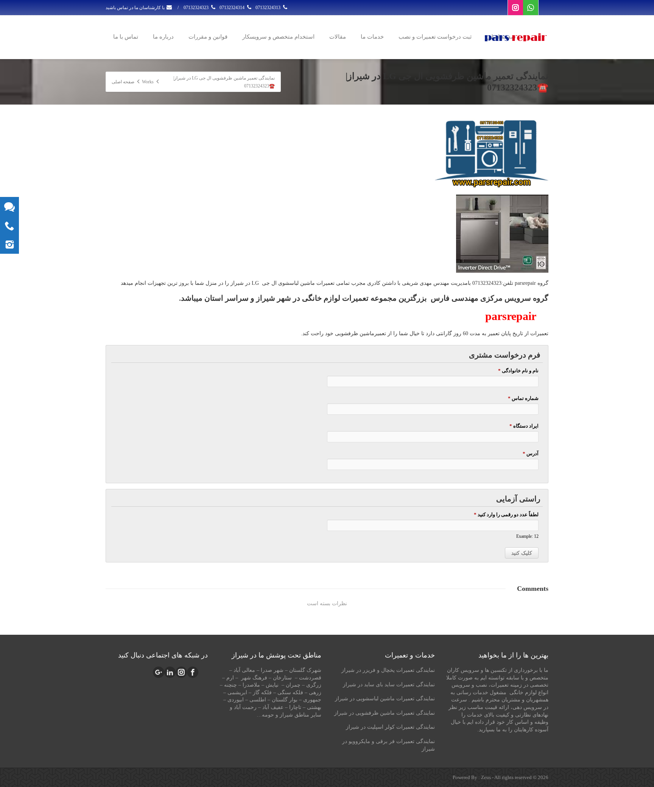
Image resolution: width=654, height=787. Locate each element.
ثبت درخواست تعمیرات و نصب (435, 37)
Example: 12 (527, 536)
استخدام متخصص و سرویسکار (278, 37)
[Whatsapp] (530, 7)
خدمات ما (372, 37)
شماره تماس (523, 398)
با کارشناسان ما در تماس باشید (136, 7)
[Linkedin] (170, 672)
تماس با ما (125, 37)
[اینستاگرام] (9, 244)
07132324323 (197, 7)
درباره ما (163, 37)
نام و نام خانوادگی (518, 370)
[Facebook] (192, 672)
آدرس (530, 453)
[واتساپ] (9, 206)
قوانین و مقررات (207, 37)
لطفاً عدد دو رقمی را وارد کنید (506, 514)
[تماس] (9, 225)
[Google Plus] (158, 672)
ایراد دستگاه (523, 426)
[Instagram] (515, 7)
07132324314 (233, 7)
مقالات (337, 37)
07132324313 (268, 7)
